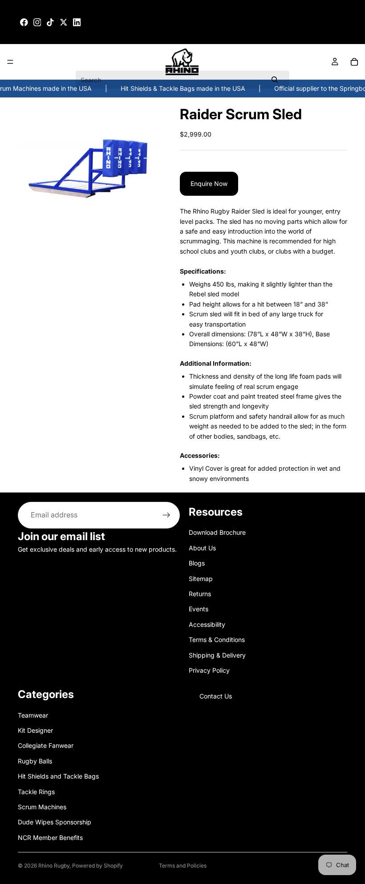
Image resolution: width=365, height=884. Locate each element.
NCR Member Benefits (50, 837)
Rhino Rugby (53, 865)
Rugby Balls (35, 761)
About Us (202, 548)
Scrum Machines (42, 807)
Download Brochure (217, 532)
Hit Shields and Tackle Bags (58, 776)
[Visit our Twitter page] (64, 22)
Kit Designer (35, 730)
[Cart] (354, 62)
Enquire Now (209, 183)
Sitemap (201, 578)
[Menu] (10, 62)
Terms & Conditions (217, 639)
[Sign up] (166, 515)
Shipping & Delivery (217, 655)
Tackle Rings (36, 791)
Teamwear (33, 715)
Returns (200, 593)
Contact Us (215, 696)
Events (198, 609)
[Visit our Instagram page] (37, 22)
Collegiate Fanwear (45, 746)
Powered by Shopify (97, 865)
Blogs (197, 563)
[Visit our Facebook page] (24, 22)
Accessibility (207, 624)
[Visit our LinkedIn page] (77, 22)
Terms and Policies (183, 865)
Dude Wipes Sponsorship (54, 822)
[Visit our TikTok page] (50, 22)
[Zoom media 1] (88, 167)
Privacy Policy (209, 670)
